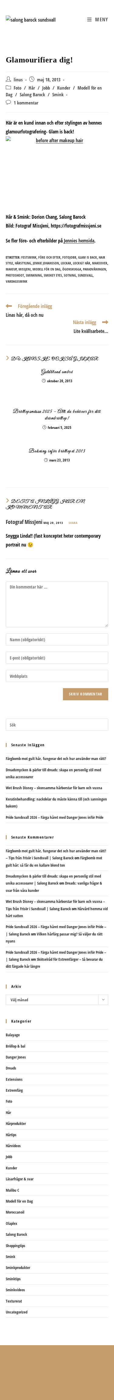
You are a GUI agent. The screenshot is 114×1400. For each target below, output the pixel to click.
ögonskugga (71, 269)
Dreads (11, 1068)
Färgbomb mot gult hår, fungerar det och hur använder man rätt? (56, 758)
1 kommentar (26, 103)
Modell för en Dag (19, 1201)
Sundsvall (85, 275)
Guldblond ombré (57, 372)
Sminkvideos (15, 1289)
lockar (66, 263)
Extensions (14, 1079)
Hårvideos (13, 1145)
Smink (58, 94)
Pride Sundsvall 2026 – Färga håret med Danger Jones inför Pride (54, 817)
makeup (11, 269)
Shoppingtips (15, 1245)
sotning (70, 275)
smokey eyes (53, 275)
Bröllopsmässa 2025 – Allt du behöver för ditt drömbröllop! (57, 414)
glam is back (87, 257)
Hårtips (11, 1134)
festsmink (28, 257)
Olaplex (11, 1223)
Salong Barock (32, 94)
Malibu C (12, 1190)
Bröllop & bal (15, 1046)
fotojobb (69, 257)
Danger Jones (16, 1057)
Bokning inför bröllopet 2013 (57, 451)
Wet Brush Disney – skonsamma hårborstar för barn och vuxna (54, 787)
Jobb (46, 88)
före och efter (49, 257)
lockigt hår (81, 263)
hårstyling (23, 263)
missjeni (25, 269)
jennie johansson (46, 263)
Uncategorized (16, 1312)
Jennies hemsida (79, 240)
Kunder (63, 88)
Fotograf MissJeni (24, 521)
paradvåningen (94, 269)
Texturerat (14, 1301)
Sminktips (13, 1279)
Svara (73, 523)
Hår (32, 88)
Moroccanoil (15, 1212)
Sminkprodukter (18, 1267)
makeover (99, 263)
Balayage (13, 1035)
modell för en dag (46, 269)
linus (18, 80)
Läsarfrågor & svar (19, 1179)
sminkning (34, 275)
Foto (17, 88)
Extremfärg (14, 1090)
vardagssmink (16, 281)
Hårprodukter (16, 1123)
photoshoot (15, 275)
